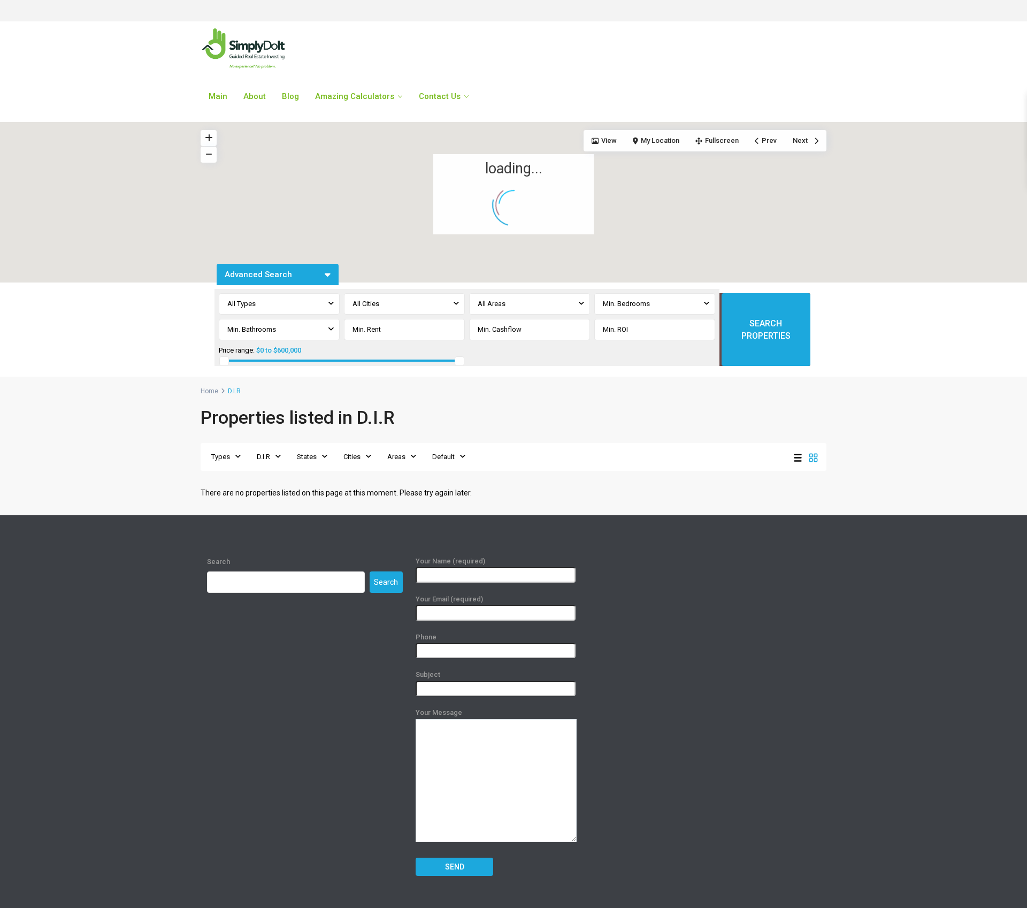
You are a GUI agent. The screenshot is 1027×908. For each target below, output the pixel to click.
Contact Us (440, 96)
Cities (352, 457)
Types (220, 457)
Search (218, 562)
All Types (241, 304)
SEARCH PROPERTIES (766, 329)
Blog (290, 96)
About (254, 96)
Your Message (439, 712)
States (307, 457)
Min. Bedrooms (626, 304)
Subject (428, 674)
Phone (426, 637)
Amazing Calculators (354, 96)
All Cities (365, 304)
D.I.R (263, 457)
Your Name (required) (450, 561)
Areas (396, 457)
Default (443, 457)
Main (218, 96)
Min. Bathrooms (251, 329)
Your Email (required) (449, 599)
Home (209, 391)
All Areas (491, 304)
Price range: (237, 350)
